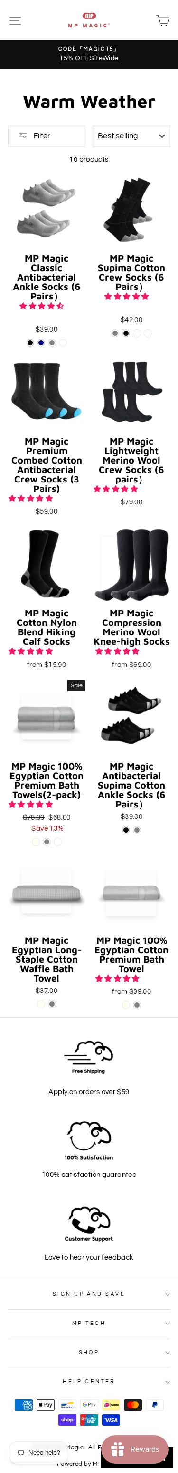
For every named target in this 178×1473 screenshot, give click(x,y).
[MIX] (62, 342)
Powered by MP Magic (89, 1464)
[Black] (30, 342)
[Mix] (147, 333)
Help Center (89, 1381)
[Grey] (52, 342)
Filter (41, 136)
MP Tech (89, 1323)
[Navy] (41, 342)
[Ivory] (35, 841)
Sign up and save (89, 1294)
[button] (42, 306)
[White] (137, 333)
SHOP (89, 1352)
